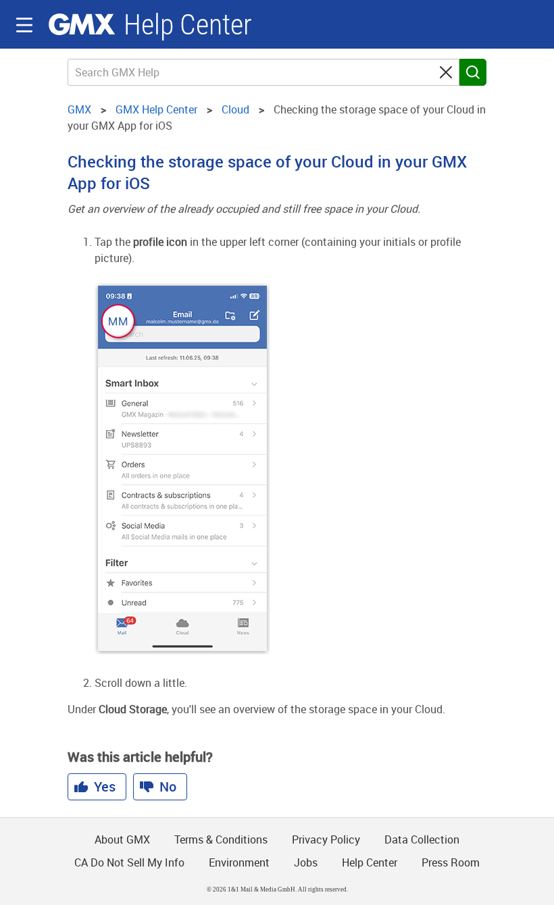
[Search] (472, 72)
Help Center (188, 24)
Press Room (451, 862)
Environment (239, 862)
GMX (82, 24)
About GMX (122, 839)
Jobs (306, 862)
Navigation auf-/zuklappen (24, 25)
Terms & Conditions (221, 839)
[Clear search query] (446, 72)
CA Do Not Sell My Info (129, 862)
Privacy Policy (326, 839)
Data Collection (421, 839)
